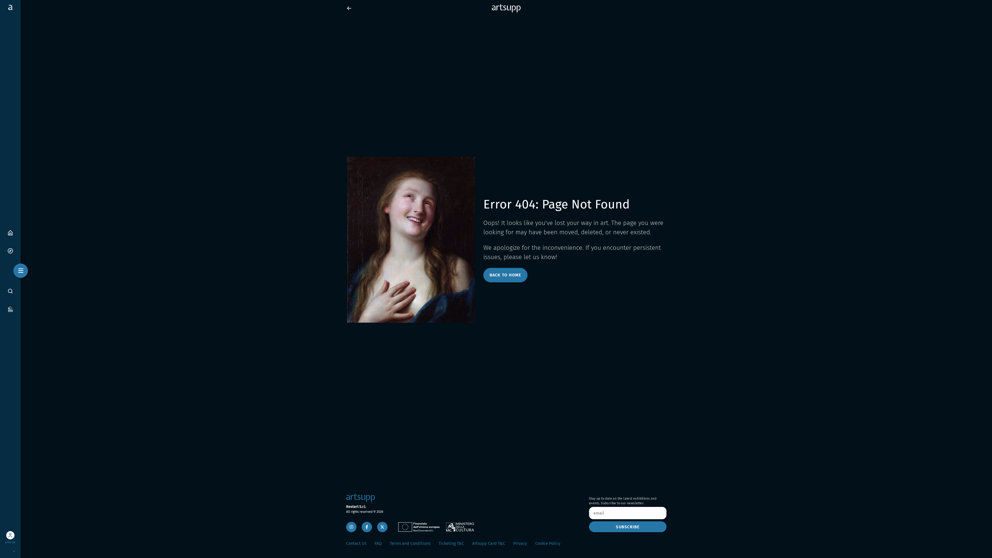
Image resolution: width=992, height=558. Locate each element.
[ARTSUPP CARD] (10, 308)
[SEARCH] (10, 291)
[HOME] (10, 232)
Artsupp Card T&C (488, 543)
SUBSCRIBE (627, 526)
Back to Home (505, 275)
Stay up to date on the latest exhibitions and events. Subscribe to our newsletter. (622, 501)
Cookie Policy (547, 543)
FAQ (378, 543)
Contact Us (356, 543)
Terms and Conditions (410, 543)
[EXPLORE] (10, 250)
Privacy (520, 543)
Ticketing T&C (451, 543)
